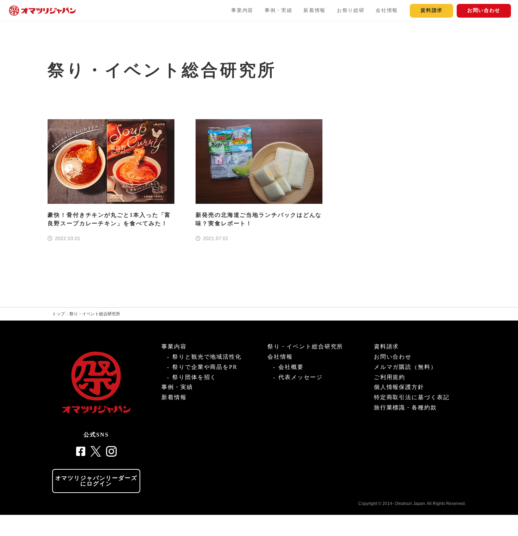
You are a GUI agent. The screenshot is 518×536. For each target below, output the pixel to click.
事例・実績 (278, 10)
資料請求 (431, 10)
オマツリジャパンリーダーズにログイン (96, 481)
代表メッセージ (300, 377)
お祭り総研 (350, 10)
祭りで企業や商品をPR (205, 367)
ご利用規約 (390, 377)
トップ (58, 313)
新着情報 (314, 10)
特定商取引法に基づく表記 (412, 397)
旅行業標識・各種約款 (405, 407)
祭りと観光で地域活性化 (207, 357)
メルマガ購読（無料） (405, 367)
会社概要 (291, 367)
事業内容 (242, 10)
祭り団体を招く (194, 377)
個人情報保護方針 (399, 387)
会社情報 (387, 10)
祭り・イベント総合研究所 (94, 313)
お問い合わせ (483, 10)
